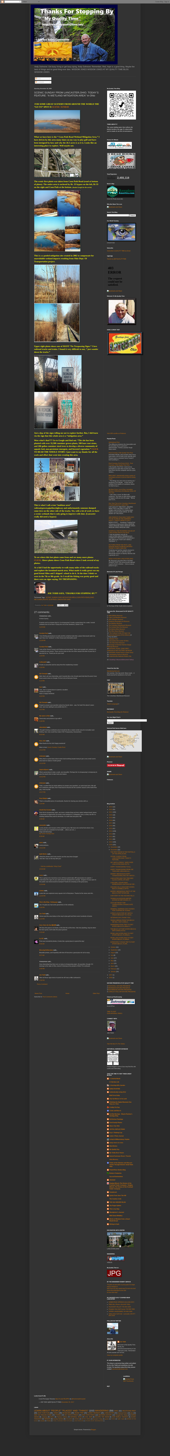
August (113, 952)
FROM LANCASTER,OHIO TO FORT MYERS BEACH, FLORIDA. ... (121, 938)
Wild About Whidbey (115, 1215)
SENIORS (47, 1419)
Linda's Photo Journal (116, 1136)
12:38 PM (42, 640)
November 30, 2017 (68, 1402)
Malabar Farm (113, 639)
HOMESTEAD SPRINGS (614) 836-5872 (121, 1302)
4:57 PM (42, 709)
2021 (111, 812)
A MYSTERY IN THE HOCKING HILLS (122, 896)
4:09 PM (42, 667)
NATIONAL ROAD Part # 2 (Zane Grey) (121, 652)
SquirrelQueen (44, 769)
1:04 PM (42, 656)
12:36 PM (42, 896)
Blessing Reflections (46, 950)
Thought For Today (121, 1415)
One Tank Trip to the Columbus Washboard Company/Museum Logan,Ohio (122, 504)
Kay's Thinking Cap (115, 1132)
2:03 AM (41, 932)
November (114, 850)
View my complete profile (115, 1355)
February (114, 969)
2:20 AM (41, 803)
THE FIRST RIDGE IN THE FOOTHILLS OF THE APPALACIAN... (122, 852)
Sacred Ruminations (116, 1176)
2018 (111, 820)
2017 (111, 823)
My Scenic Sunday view (46, 833)
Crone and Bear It (115, 1110)
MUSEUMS (66, 1413)
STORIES (58, 1415)
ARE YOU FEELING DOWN (43, 1415)
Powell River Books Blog (117, 1170)
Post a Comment (42, 984)
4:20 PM (42, 696)
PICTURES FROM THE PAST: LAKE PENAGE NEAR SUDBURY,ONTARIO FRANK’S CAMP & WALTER (120, 546)
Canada (42, 1420)
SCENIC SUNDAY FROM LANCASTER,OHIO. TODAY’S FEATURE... (120, 858)
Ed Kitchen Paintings (116, 1119)
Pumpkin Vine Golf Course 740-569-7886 (122, 1309)
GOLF (52, 1417)
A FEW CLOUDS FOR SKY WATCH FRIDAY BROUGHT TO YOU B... (121, 914)
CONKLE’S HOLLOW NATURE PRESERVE (122, 992)
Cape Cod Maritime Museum (117, 617)
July (112, 955)
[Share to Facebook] (65, 605)
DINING (77, 1419)
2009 (111, 844)
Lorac (41, 875)
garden (107, 1419)
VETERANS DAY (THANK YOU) (120, 917)
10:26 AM (42, 869)
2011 (111, 839)
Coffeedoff (42, 662)
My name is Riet (44, 716)
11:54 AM (42, 884)
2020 (111, 815)
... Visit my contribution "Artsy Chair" (50, 866)
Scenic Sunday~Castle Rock (56, 747)
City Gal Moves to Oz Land (118, 1099)
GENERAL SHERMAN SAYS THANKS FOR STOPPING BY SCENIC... (122, 909)
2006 (111, 977)
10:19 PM (42, 763)
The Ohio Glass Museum (116, 631)
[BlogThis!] (60, 605)
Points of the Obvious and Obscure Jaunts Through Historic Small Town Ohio (121, 1164)
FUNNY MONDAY (93, 1413)
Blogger (93, 1429)
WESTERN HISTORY (105, 1415)
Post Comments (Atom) (50, 997)
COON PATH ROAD (83, 597)
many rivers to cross (116, 1143)
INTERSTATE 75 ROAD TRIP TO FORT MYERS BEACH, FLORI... (122, 943)
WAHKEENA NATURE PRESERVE (119, 988)
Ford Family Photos (115, 1122)
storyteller (42, 825)
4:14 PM (42, 681)
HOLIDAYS (69, 1419)
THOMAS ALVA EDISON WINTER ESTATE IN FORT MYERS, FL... (121, 899)
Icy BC (41, 938)
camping (44, 1417)
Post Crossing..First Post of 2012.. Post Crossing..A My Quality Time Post (121, 464)
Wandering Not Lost (113, 671)
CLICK (94, 449)
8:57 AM (41, 955)
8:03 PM (42, 734)
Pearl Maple (43, 798)
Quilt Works (43, 854)
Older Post (96, 993)
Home (67, 993)
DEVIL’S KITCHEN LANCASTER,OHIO (121, 559)
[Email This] (58, 605)
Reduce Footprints (115, 1173)
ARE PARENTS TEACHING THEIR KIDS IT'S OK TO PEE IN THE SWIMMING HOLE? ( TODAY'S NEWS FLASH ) (121, 518)
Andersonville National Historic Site (120, 656)
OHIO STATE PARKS (88, 1415)
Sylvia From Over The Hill (117, 1195)
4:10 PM (42, 919)
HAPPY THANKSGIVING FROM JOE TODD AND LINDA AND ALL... (121, 870)
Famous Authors (62, 1417)
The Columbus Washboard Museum (119, 625)
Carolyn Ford (43, 633)
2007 (111, 975)
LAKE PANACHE (78, 1420)
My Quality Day (114, 1149)
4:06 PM (42, 907)
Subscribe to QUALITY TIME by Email (118, 251)
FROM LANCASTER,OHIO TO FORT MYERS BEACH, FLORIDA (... (121, 934)
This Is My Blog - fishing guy (48, 902)
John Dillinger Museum (115, 619)
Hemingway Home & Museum (118, 654)
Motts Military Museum (115, 615)
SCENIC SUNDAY (60, 107)
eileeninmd (42, 727)
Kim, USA (42, 741)
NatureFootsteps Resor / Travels (120, 1156)
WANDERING (102, 1410)
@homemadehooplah (78, 1399)
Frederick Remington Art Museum (118, 621)
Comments (40, 82)
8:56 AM (41, 944)
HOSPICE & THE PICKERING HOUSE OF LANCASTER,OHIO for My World (122, 531)
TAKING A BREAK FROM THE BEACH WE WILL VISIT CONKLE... (122, 921)
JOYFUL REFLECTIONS (117, 1129)
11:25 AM (42, 627)
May (112, 961)
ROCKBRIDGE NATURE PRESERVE (119, 990)
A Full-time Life (114, 1082)
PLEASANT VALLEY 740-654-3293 (120, 1307)
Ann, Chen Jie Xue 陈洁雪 (47, 925)
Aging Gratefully (114, 1089)
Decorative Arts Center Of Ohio (118, 641)
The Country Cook (115, 1199)
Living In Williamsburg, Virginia (119, 1139)
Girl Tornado (43, 673)
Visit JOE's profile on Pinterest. (116, 433)
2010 (111, 842)
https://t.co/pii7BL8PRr (62, 1399)
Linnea (41, 890)
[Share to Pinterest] (67, 605)
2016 (111, 826)
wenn (41, 842)
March (113, 966)
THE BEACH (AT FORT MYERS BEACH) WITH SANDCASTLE (123, 929)
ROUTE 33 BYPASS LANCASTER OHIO (57, 599)
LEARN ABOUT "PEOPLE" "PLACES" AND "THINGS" (61, 1410)
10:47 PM (42, 792)
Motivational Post (114, 442)
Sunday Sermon (58, 1419)
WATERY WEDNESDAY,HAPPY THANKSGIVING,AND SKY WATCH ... (123, 874)
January (113, 971)
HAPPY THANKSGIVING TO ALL (120, 867)
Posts (39, 78)
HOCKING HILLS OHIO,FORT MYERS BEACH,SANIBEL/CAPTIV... (122, 888)
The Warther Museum (115, 623)
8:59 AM (41, 836)
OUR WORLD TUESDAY (120, 1417)
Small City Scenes (45, 810)
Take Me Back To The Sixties (116, 1044)
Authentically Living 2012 (117, 1092)
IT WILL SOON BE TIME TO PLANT (62, 1420)
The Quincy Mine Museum (116, 629)
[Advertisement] (67, 989)
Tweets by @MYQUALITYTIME (116, 259)
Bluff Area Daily (114, 1095)
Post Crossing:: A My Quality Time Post (121, 453)
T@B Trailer (120, 1419)
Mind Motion (113, 1146)
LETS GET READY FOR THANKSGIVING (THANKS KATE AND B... (121, 904)
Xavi (40, 687)
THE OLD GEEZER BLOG (117, 1202)
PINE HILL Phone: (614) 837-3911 (119, 1304)
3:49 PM (42, 969)
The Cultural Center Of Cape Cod (119, 633)
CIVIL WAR (88, 1417)
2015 (111, 828)
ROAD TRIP (79, 1413)
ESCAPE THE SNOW (102, 1417)
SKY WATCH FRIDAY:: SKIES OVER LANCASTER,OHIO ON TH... (121, 863)
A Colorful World (114, 1078)
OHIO (116, 1411)
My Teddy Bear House (116, 1153)
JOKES (56, 1413)
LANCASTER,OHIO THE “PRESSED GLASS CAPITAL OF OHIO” (121, 879)
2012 (111, 836)
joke (131, 1413)
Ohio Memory (113, 1159)
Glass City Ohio (114, 1126)
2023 (111, 807)
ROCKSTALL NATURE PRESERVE (119, 986)
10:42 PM (42, 777)
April (112, 963)
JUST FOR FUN (43, 1413)
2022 (111, 809)
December (114, 847)
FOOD (113, 1419)
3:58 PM (42, 980)
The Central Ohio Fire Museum (118, 627)
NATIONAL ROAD (76, 1417)
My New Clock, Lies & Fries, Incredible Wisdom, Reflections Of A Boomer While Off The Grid (122, 491)
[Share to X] (63, 605)
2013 (111, 834)
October (113, 947)
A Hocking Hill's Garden (117, 1085)
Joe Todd (42, 913)
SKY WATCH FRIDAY (71, 1415)
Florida (49, 1420)
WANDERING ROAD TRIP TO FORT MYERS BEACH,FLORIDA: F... (121, 925)
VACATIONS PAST (129, 1411)
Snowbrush (113, 1192)
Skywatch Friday (97, 1419)
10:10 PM (42, 750)
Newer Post (38, 993)
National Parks (122, 1413)
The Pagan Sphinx (115, 1205)
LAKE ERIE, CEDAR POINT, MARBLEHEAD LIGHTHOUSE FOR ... (123, 883)
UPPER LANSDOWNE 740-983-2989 (120, 1311)
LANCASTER (109, 1413)
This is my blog (114, 1209)
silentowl (112, 1180)
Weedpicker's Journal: (116, 1212)
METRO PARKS (85, 1419)
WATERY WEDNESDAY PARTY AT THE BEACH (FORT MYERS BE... (122, 892)
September (114, 950)
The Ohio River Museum (117, 643)
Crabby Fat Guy (114, 1107)
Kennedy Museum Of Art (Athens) (119, 635)
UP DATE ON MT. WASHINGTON (94, 1420)
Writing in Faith (114, 1224)
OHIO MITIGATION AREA (67, 597)
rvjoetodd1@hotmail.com (120, 1369)
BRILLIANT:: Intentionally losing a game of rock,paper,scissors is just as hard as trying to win (122, 477)
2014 (111, 831)
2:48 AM (41, 819)
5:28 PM (42, 721)
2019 (111, 817)
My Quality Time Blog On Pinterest (117, 712)
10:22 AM (42, 848)
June (112, 958)
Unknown (42, 756)
